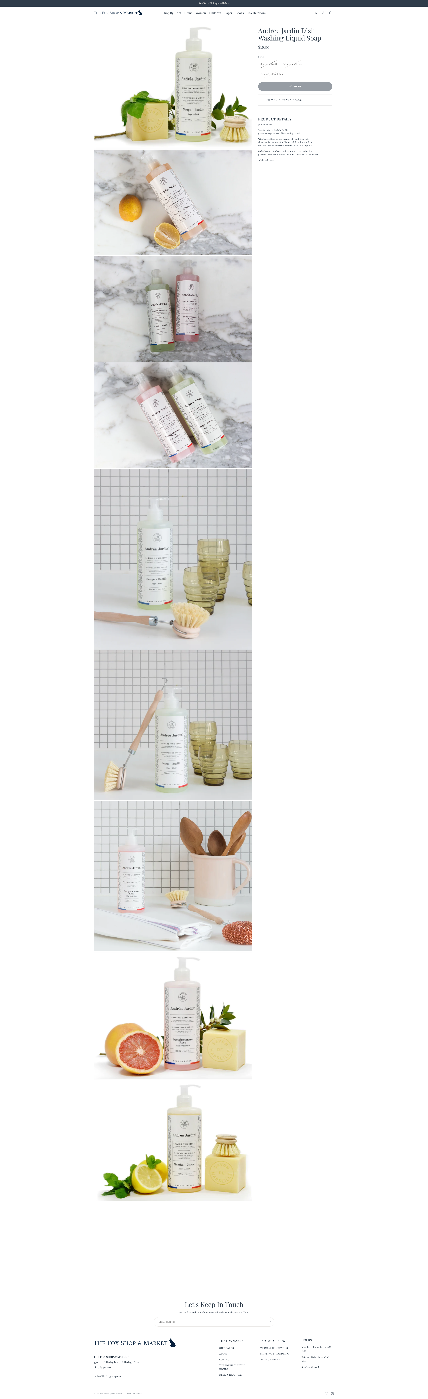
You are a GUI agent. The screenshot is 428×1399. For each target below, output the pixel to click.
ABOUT (223, 1353)
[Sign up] (269, 1322)
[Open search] (316, 13)
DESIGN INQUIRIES (230, 1374)
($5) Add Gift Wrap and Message (283, 99)
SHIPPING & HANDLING (274, 1353)
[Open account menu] (323, 13)
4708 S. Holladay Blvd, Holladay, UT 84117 (118, 1362)
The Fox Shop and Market (111, 1393)
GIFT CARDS (226, 1348)
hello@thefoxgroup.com (108, 1376)
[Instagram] (327, 1394)
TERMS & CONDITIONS (274, 1348)
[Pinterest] (332, 1394)
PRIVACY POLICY (270, 1359)
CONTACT (225, 1359)
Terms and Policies (134, 1393)
